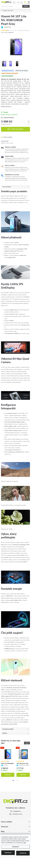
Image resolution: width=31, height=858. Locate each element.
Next (28, 743)
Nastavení (15, 847)
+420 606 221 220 (17, 814)
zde (25, 843)
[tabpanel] (8, 762)
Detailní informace (6, 106)
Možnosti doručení (9, 117)
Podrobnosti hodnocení (23, 30)
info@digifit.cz (17, 811)
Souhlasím (23, 853)
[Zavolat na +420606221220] (18, 2)
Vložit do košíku (17, 129)
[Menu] (28, 2)
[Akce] (7, 754)
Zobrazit (8, 775)
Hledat (26, 6)
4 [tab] (17, 780)
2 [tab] (14, 780)
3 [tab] (16, 780)
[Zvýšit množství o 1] (28, 121)
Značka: (5, 141)
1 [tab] (13, 780)
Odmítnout (8, 853)
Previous (25, 743)
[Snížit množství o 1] (28, 124)
